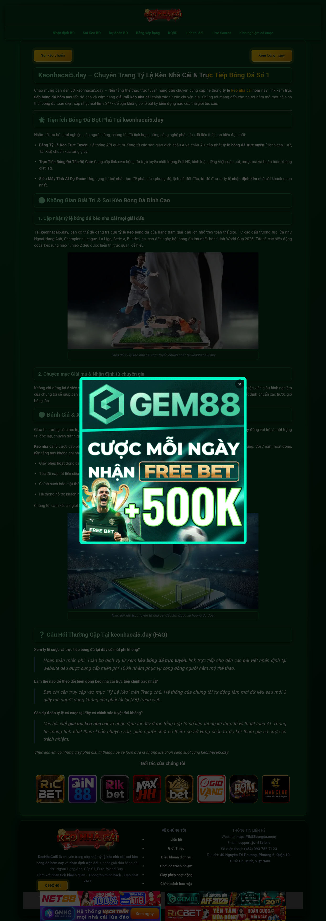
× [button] (239, 384)
